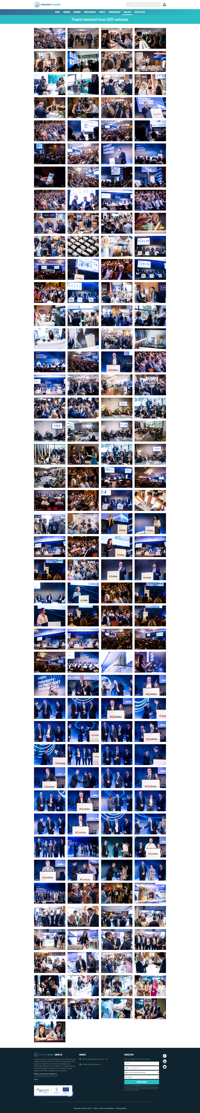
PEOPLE (102, 12)
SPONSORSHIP (114, 12)
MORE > (36, 1079)
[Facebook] (165, 1056)
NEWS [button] (57, 12)
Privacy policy (121, 1108)
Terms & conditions (106, 1108)
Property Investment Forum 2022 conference (100, 19)
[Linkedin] (165, 1061)
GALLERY (127, 12)
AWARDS (76, 12)
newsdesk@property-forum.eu (46, 1076)
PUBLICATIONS (90, 12)
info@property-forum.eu (91, 1064)
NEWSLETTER (139, 12)
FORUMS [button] (66, 12)
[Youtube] (165, 1067)
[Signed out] (164, 5)
